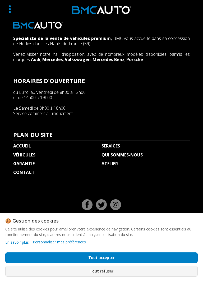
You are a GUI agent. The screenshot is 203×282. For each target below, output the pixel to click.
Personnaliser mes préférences (59, 242)
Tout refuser (101, 271)
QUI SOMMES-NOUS (122, 154)
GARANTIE (24, 163)
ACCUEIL (22, 146)
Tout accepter (101, 257)
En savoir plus (17, 242)
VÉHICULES (24, 154)
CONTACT (24, 172)
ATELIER (110, 163)
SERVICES (111, 146)
